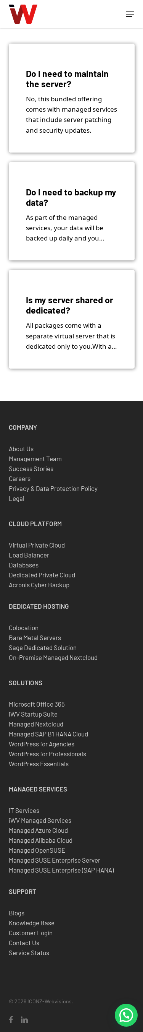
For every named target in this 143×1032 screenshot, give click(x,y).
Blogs (16, 913)
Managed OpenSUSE (37, 850)
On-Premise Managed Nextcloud (53, 657)
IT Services (24, 810)
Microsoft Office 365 (37, 704)
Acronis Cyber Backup (39, 584)
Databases (24, 565)
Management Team (35, 458)
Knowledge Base (32, 922)
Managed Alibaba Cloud (40, 840)
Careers (20, 478)
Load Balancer (29, 555)
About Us (21, 448)
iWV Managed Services (40, 820)
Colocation (24, 627)
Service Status (29, 952)
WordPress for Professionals (47, 753)
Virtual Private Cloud (37, 545)
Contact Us (24, 942)
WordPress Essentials (39, 763)
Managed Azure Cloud (38, 830)
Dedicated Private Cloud (42, 575)
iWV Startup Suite (33, 714)
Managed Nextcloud (36, 724)
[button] (130, 14)
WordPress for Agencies (41, 744)
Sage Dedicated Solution (43, 647)
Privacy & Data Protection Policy (53, 488)
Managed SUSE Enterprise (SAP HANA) (61, 870)
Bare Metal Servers (35, 637)
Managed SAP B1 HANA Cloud (48, 734)
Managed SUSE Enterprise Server (54, 860)
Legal (16, 498)
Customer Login (31, 932)
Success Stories (31, 468)
